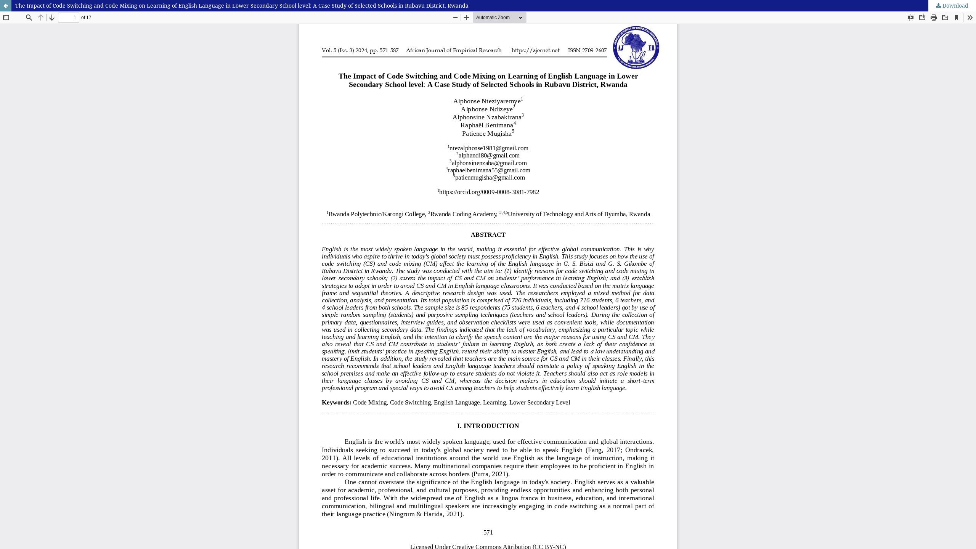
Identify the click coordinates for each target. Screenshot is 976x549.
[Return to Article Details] (5, 5)
